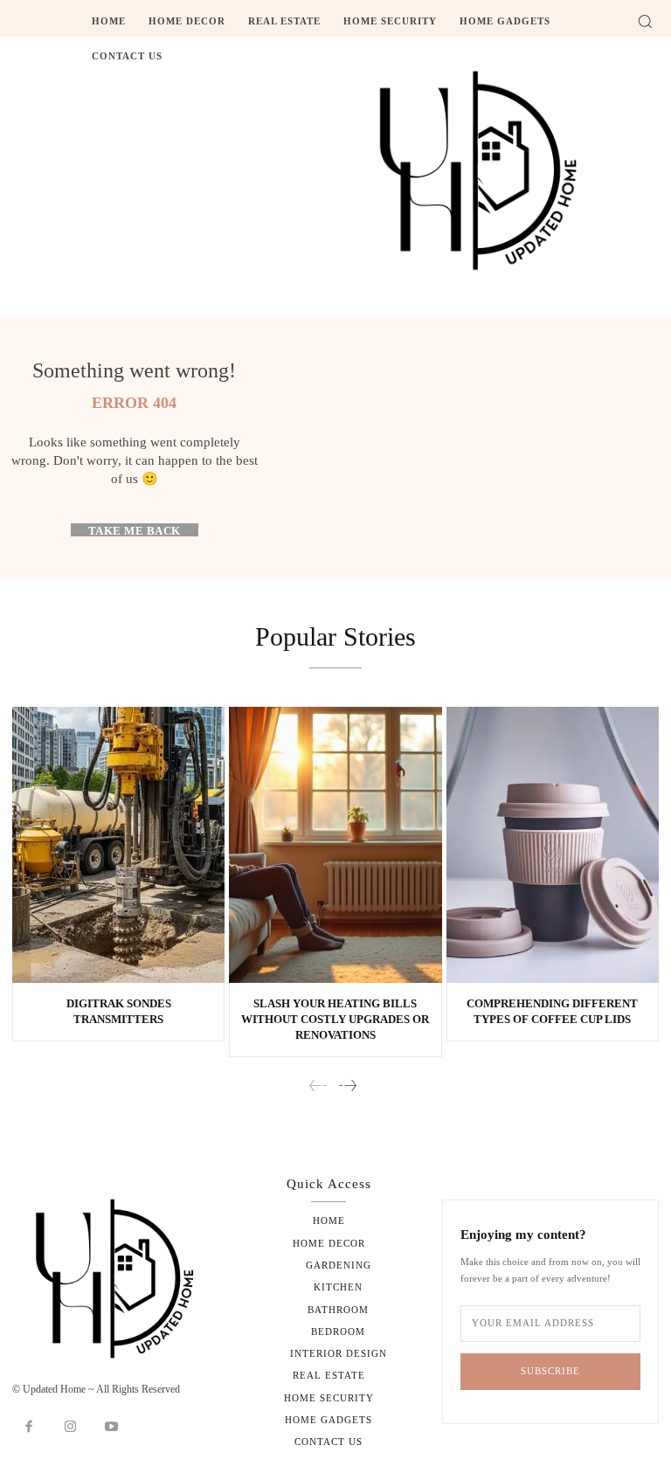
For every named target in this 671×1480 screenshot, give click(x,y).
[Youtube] (111, 1427)
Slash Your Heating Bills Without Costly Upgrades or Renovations (335, 1019)
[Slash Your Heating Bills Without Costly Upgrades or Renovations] (335, 845)
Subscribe (550, 1371)
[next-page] (347, 1086)
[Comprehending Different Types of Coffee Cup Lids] (552, 845)
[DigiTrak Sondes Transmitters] (118, 845)
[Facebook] (28, 1427)
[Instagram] (70, 1427)
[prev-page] (318, 1086)
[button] (645, 21)
